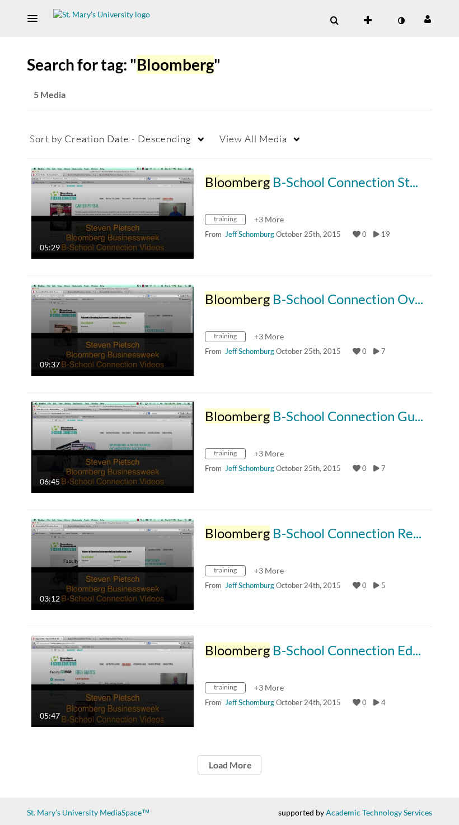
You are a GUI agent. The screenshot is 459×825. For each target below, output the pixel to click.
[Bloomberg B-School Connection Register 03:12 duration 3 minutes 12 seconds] (112, 563)
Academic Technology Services (379, 812)
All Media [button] (253, 139)
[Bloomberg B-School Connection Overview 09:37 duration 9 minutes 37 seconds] (112, 329)
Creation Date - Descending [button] (110, 139)
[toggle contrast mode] (401, 21)
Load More (229, 764)
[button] (36, 18)
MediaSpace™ (124, 812)
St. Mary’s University (62, 812)
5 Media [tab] (49, 94)
